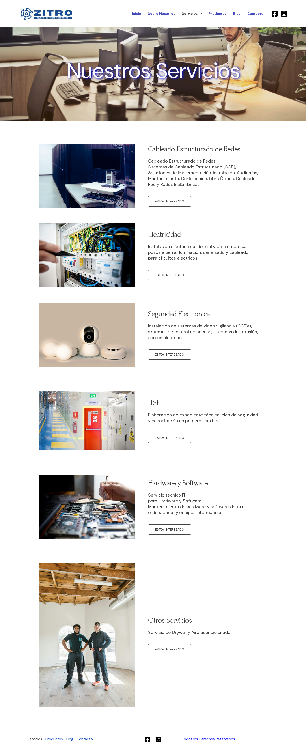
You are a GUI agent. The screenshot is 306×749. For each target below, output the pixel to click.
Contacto (255, 13)
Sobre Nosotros (161, 13)
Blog (237, 13)
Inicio (136, 13)
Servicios (190, 13)
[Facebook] (274, 13)
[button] (200, 14)
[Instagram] (284, 13)
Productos (217, 13)
